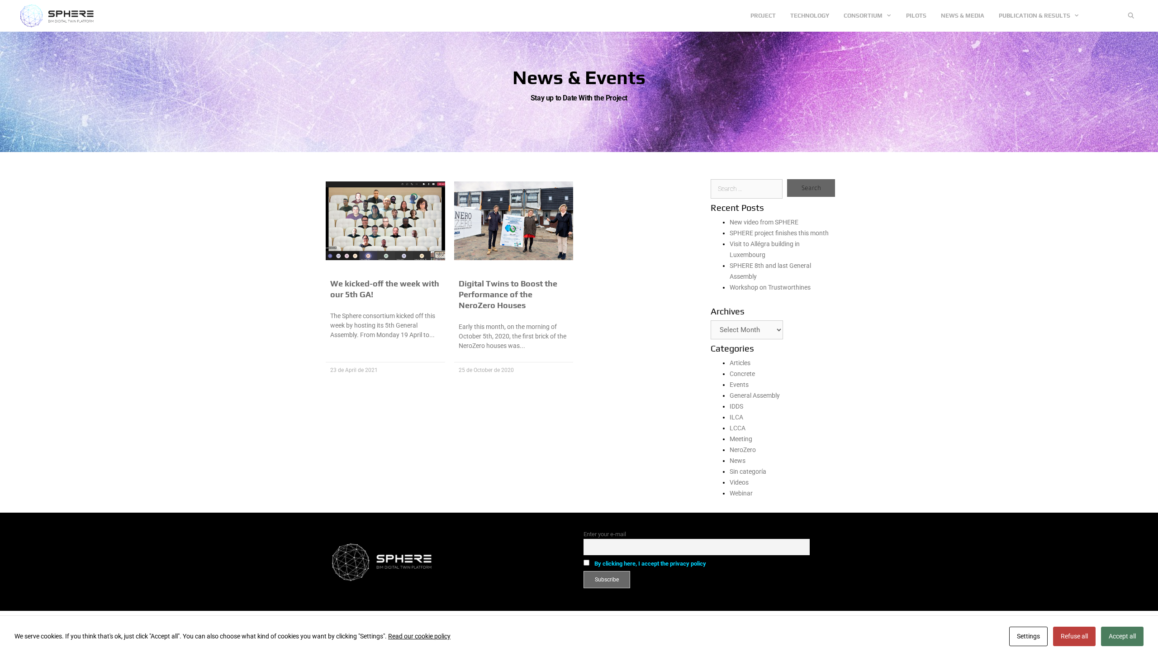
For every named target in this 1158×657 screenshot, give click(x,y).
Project (763, 15)
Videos (739, 482)
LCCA (737, 428)
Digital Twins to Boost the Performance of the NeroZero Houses (508, 294)
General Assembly (755, 395)
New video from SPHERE (764, 222)
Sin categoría (748, 471)
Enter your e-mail (605, 534)
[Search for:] (747, 188)
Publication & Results (1034, 15)
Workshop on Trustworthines (770, 287)
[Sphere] (59, 16)
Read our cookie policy (419, 636)
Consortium (863, 15)
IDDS (736, 406)
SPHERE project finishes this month (779, 233)
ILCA (736, 417)
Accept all (1122, 636)
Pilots (916, 15)
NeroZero (743, 449)
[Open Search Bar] (1131, 16)
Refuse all (1074, 636)
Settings (1028, 636)
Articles (740, 363)
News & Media (962, 15)
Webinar (741, 493)
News (737, 460)
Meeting (741, 439)
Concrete (742, 373)
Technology (809, 15)
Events (739, 384)
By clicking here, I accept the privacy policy (650, 563)
